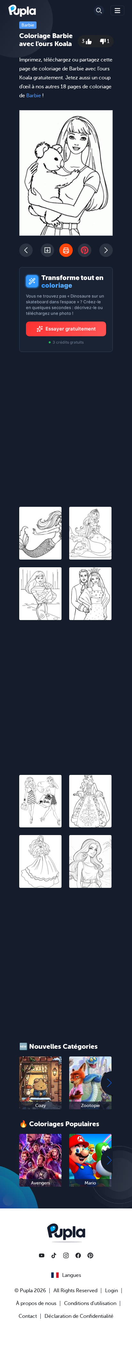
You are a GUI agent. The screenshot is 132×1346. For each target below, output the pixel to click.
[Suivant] (106, 250)
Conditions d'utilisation (90, 1303)
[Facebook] (78, 1255)
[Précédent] (26, 250)
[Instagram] (66, 1255)
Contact (28, 1316)
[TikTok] (54, 1255)
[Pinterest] (90, 1255)
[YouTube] (42, 1255)
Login (111, 1291)
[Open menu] (118, 10)
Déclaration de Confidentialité (79, 1316)
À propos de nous (36, 1303)
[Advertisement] (66, 694)
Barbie (27, 25)
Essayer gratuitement (70, 329)
